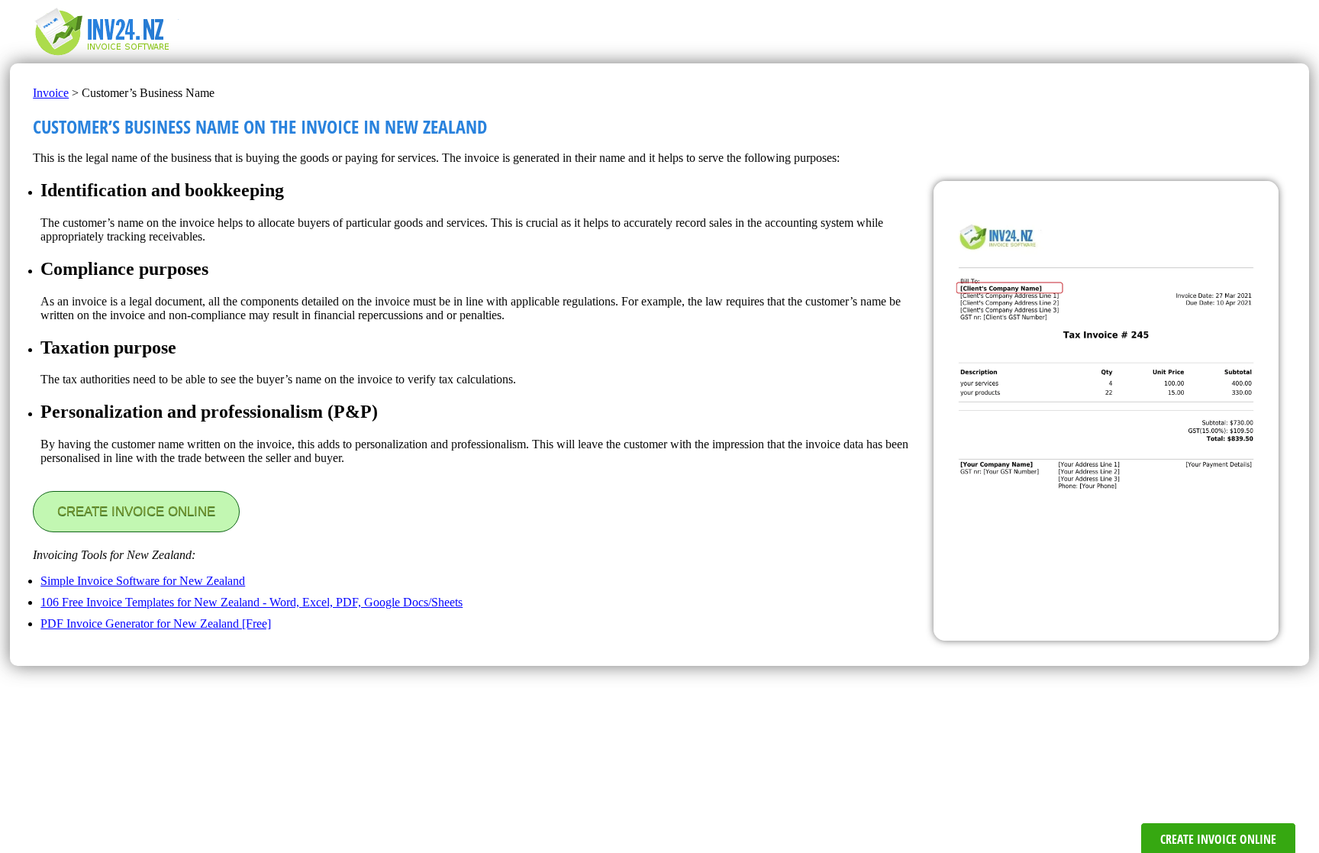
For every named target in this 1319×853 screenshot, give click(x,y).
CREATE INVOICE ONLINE (136, 511)
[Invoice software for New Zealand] (109, 56)
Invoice (51, 92)
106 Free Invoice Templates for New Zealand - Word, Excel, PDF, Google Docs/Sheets (251, 602)
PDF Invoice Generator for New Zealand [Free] (155, 623)
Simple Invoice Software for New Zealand (142, 580)
